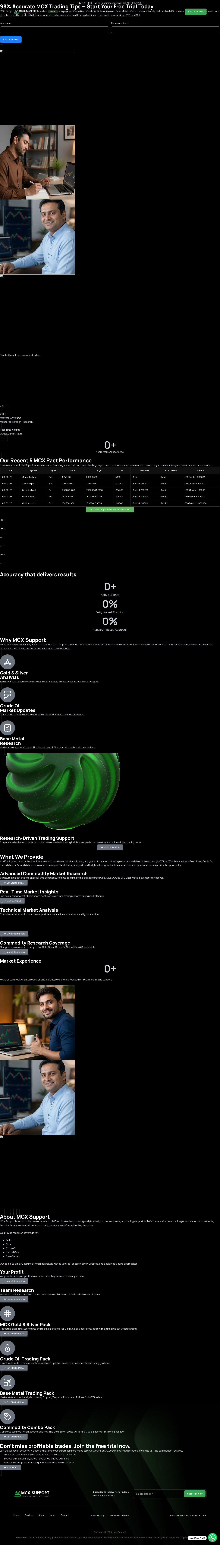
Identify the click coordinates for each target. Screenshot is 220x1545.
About (81, 11)
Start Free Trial (196, 11)
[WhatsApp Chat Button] (212, 1537)
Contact (108, 11)
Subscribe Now (194, 1493)
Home (52, 11)
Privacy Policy (97, 1515)
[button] (110, 509)
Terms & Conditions (119, 1515)
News (94, 11)
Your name (5, 23)
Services (66, 11)
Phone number (119, 23)
